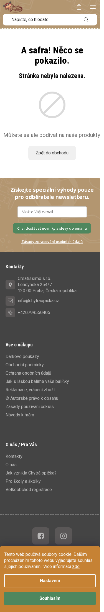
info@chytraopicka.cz (38, 300)
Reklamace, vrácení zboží (30, 389)
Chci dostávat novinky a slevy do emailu (52, 228)
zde (76, 566)
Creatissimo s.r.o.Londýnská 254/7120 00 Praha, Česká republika (47, 284)
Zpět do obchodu (52, 152)
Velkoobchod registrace (29, 489)
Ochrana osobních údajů (28, 373)
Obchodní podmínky (25, 364)
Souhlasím (49, 598)
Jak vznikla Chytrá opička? (31, 473)
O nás (11, 464)
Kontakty (14, 456)
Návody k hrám (20, 414)
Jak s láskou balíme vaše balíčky (37, 381)
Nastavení (50, 580)
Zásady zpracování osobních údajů (52, 241)
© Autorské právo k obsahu (32, 398)
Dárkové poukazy (22, 356)
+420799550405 (34, 312)
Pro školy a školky (23, 481)
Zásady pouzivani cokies (30, 406)
